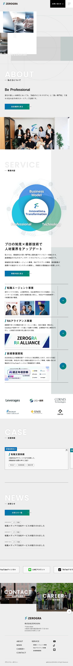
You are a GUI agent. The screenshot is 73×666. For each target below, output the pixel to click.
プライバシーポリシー (11, 662)
